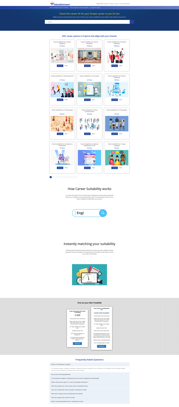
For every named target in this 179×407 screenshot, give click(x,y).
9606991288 (99, 3)
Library (116, 3)
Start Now (60, 65)
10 (68, 177)
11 (70, 177)
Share (66, 65)
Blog (111, 3)
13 (75, 177)
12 (73, 177)
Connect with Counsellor (101, 313)
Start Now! (77, 343)
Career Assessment (125, 3)
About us (106, 3)
